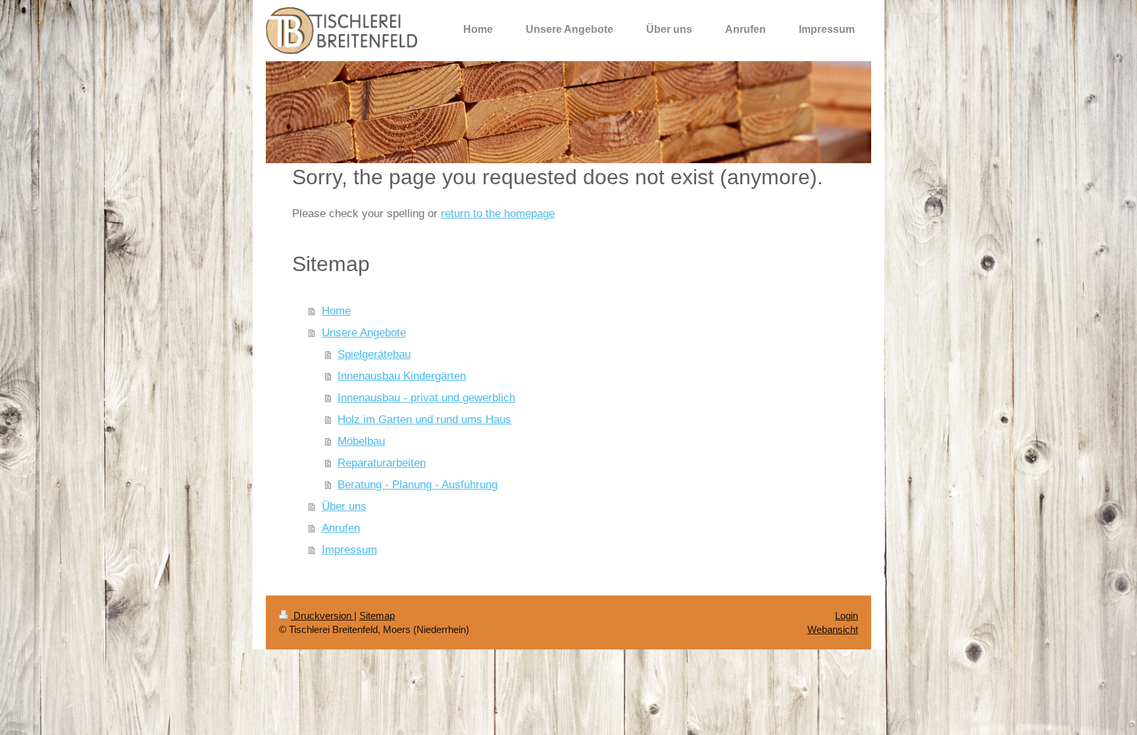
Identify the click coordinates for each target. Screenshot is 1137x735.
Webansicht (832, 629)
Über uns (344, 506)
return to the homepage (498, 213)
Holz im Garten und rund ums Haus (424, 419)
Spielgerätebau (374, 354)
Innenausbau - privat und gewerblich (426, 397)
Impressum (349, 549)
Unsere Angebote (364, 332)
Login (846, 615)
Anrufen (341, 528)
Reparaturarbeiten (382, 463)
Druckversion (322, 615)
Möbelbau (361, 441)
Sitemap (377, 615)
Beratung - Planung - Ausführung (417, 484)
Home (336, 311)
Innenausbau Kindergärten (402, 376)
